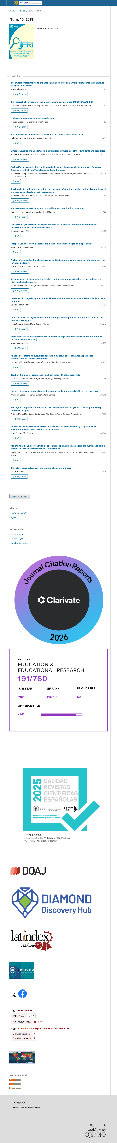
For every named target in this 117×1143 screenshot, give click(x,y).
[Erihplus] (21, 978)
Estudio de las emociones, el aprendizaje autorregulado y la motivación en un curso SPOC (55, 391)
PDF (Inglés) (20, 94)
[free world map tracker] (22, 1063)
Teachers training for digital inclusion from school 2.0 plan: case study (45, 375)
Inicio (11, 11)
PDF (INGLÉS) (21, 159)
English (13, 517)
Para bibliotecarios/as (18, 543)
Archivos (21, 11)
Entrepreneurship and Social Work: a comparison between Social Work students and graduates (58, 150)
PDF (17, 143)
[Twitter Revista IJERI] (13, 997)
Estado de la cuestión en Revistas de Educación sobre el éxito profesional (47, 134)
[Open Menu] (9, 3)
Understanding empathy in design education (33, 118)
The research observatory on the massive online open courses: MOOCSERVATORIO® (52, 102)
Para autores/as (16, 538)
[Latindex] (31, 951)
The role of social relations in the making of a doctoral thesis (41, 468)
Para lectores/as (16, 534)
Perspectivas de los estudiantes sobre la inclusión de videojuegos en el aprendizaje (51, 243)
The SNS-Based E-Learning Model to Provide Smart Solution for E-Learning (47, 208)
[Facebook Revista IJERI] (22, 997)
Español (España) (17, 513)
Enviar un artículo (19, 496)
